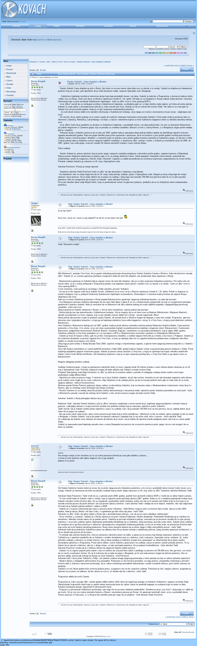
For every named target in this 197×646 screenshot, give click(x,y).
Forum (38, 26)
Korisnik (8, 101)
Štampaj (185, 69)
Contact (10, 95)
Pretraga (80, 26)
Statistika (8, 120)
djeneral (35, 446)
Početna (16, 26)
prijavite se (42, 40)
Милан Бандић (69, 62)
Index (9, 66)
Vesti (54, 62)
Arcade (9, 84)
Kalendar (108, 26)
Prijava (133, 26)
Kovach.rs (34, 62)
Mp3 (8, 77)
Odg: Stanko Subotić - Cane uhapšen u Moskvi (90, 204)
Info (48, 62)
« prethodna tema (171, 65)
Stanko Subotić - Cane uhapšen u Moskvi (94, 62)
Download (11, 73)
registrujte (56, 40)
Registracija (162, 26)
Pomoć (57, 26)
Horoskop (11, 91)
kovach (108, 636)
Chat (8, 88)
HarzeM (191, 632)
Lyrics (24, 21)
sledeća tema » (187, 65)
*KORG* (34, 203)
